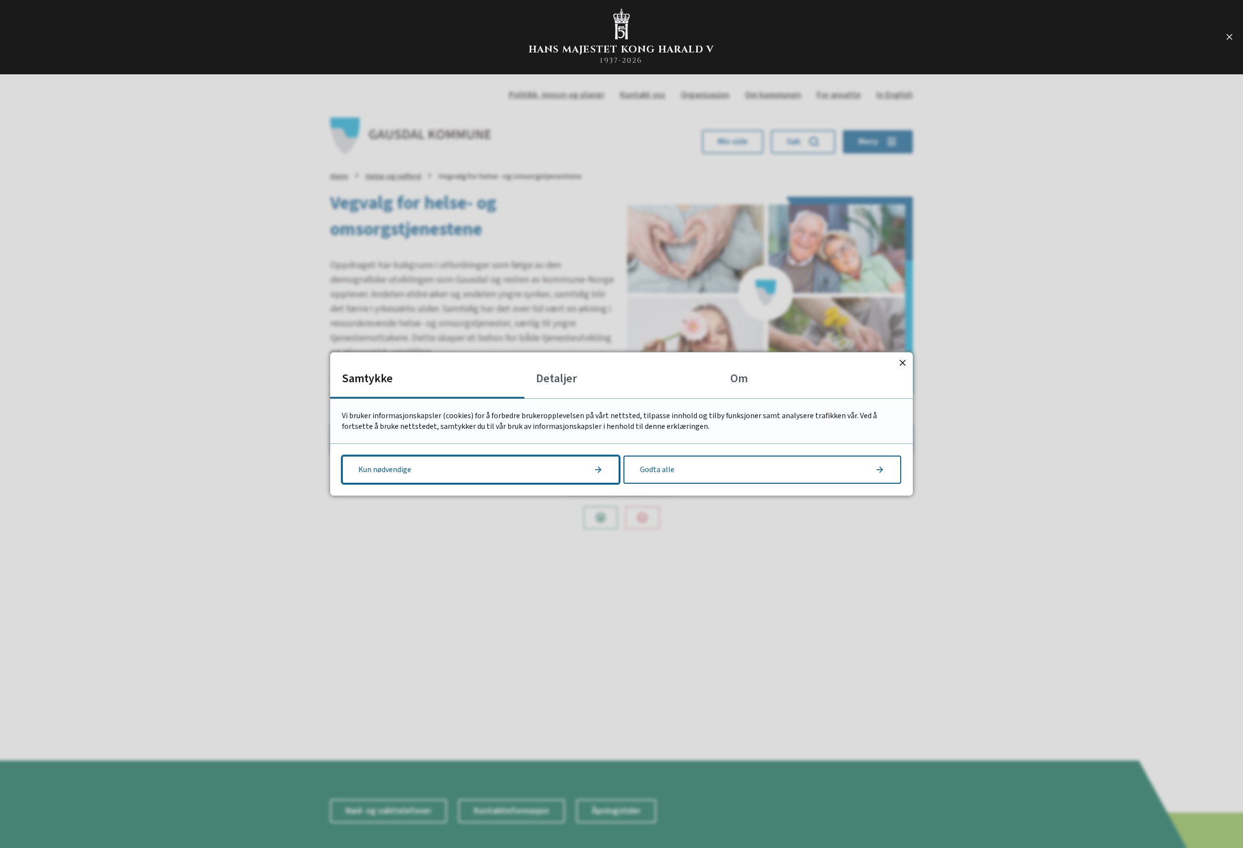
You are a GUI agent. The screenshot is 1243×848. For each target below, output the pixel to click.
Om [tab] (739, 378)
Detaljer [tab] (556, 378)
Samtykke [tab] (367, 378)
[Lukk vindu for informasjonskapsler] (902, 362)
